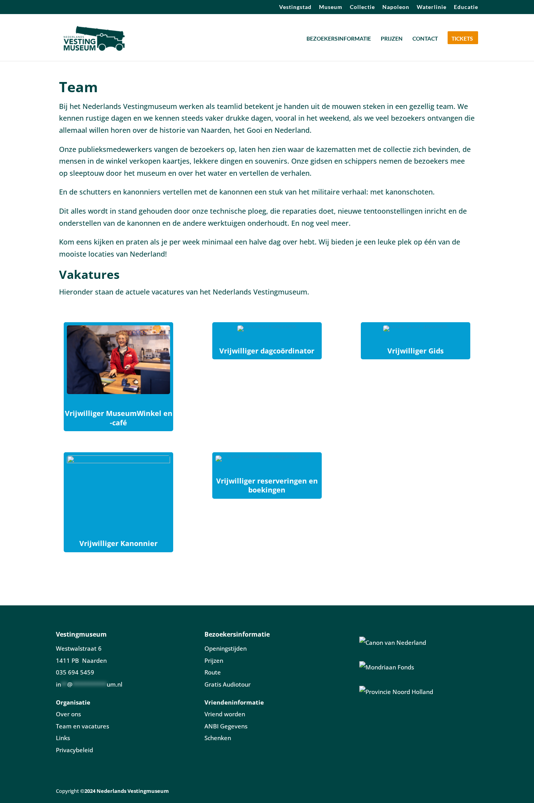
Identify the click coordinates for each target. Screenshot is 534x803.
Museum (330, 7)
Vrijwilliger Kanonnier (118, 543)
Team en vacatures (82, 726)
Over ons (68, 714)
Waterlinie (431, 7)
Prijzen (213, 660)
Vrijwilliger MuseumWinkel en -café (118, 418)
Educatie (466, 7)
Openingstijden (225, 648)
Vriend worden (224, 714)
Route (212, 672)
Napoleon (395, 7)
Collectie (362, 7)
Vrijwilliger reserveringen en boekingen (267, 485)
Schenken (217, 738)
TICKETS (462, 39)
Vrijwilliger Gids (415, 350)
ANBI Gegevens (225, 726)
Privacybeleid (74, 750)
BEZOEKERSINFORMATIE (338, 39)
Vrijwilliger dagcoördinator (266, 350)
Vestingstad (295, 7)
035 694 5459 (75, 672)
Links (63, 738)
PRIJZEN (392, 39)
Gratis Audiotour (227, 684)
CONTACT (425, 39)
